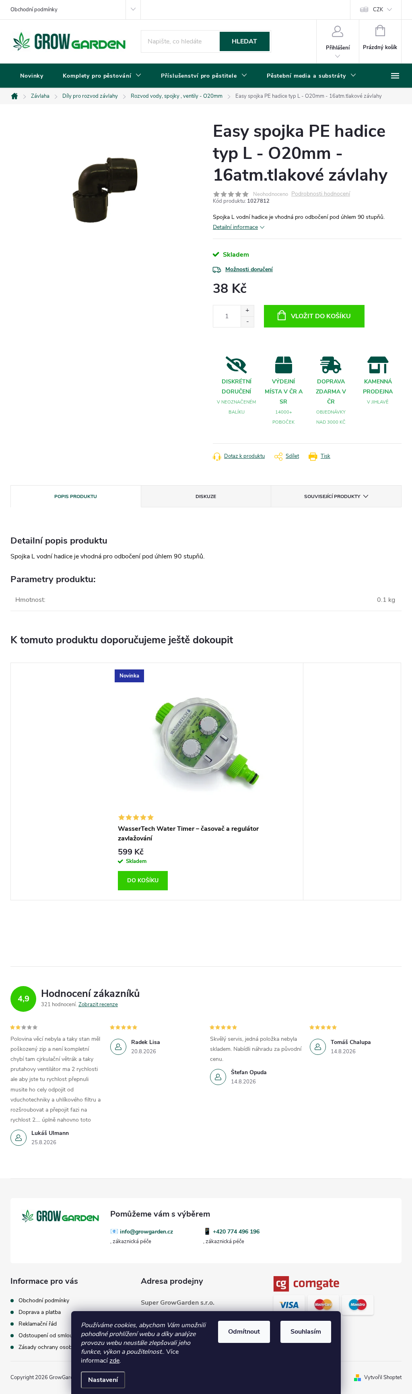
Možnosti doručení (249, 269)
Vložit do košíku (321, 316)
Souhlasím (305, 1331)
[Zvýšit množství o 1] (247, 310)
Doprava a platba (40, 1312)
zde (114, 1360)
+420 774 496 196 (236, 1231)
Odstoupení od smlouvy (48, 1335)
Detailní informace (235, 227)
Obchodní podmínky (34, 9)
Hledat (244, 41)
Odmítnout (244, 1331)
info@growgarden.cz (146, 1231)
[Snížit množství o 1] (247, 321)
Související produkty (332, 496)
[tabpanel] (205, 781)
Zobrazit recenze (98, 1004)
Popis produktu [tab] (75, 496)
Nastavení (103, 1379)
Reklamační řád (38, 1324)
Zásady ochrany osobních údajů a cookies (71, 1347)
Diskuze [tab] (206, 496)
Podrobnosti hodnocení (320, 194)
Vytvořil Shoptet (383, 1377)
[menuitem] (31, 76)
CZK (378, 9)
